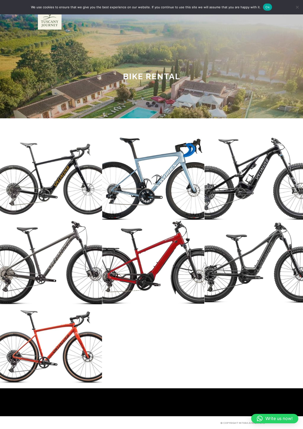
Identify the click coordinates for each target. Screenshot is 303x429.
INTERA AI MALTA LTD (252, 423)
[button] (274, 418)
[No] (297, 7)
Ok (267, 7)
